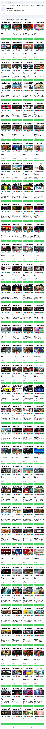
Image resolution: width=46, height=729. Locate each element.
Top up (33, 5)
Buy (6, 39)
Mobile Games (12, 5)
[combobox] (5, 20)
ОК (22, 724)
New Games (26, 5)
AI (19, 5)
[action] (31, 727)
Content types (10, 19)
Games (4, 5)
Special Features (24, 19)
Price (17, 19)
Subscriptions (41, 5)
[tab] (4, 13)
